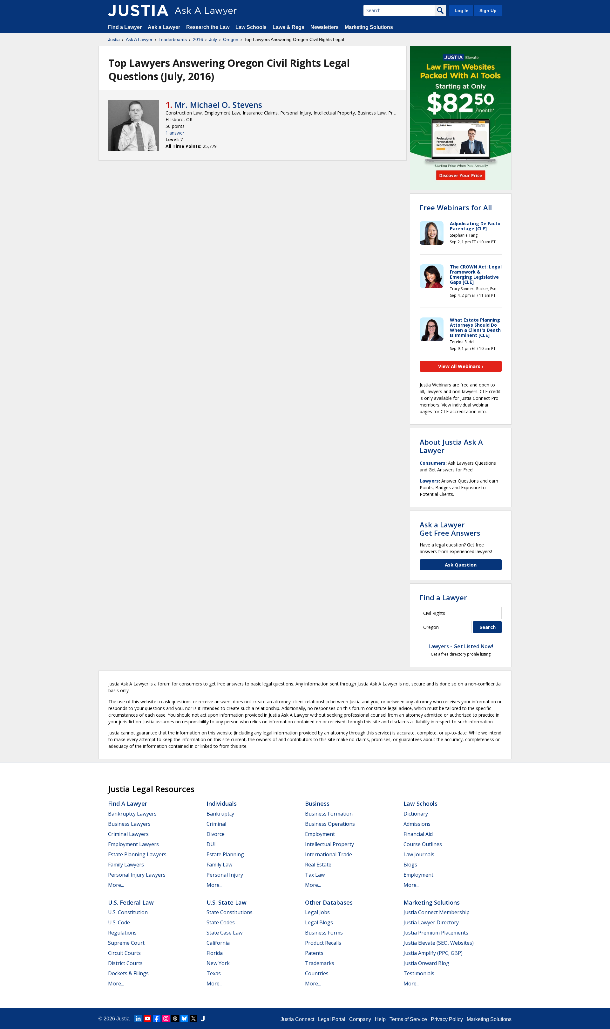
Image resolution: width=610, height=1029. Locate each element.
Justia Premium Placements (435, 932)
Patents (314, 952)
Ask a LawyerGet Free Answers (450, 529)
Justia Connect (297, 1019)
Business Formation (329, 813)
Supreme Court (126, 942)
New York (218, 963)
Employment (320, 834)
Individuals (222, 803)
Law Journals (418, 854)
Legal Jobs (317, 912)
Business (317, 803)
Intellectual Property (329, 844)
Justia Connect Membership (436, 912)
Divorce (216, 834)
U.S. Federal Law (131, 902)
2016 (198, 39)
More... (116, 884)
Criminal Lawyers (128, 834)
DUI (211, 844)
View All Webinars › (461, 366)
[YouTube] (147, 1018)
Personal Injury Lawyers (137, 874)
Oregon (230, 39)
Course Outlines (422, 844)
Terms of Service (408, 1019)
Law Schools (251, 27)
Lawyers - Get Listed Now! (461, 646)
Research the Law (207, 27)
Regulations (122, 932)
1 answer (175, 133)
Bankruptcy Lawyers (132, 813)
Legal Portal (331, 1019)
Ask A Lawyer (139, 39)
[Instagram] (166, 1018)
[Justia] (138, 10)
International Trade (328, 854)
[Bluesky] (184, 1018)
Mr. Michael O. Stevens (218, 104)
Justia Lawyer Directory (431, 922)
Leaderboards (173, 39)
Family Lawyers (126, 864)
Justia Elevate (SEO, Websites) (438, 942)
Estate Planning (225, 854)
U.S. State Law (227, 902)
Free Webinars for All (456, 207)
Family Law (219, 864)
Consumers (432, 463)
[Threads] (175, 1018)
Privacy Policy (447, 1019)
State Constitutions (230, 912)
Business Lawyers (129, 823)
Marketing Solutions (369, 27)
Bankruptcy (220, 813)
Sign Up (488, 10)
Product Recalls (323, 942)
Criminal (216, 823)
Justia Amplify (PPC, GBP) (433, 952)
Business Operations (330, 823)
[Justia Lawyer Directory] (203, 1018)
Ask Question (461, 564)
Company (360, 1019)
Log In (462, 10)
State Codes (221, 922)
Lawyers (429, 481)
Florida (215, 952)
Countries (317, 973)
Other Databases (329, 902)
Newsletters (324, 27)
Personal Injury (225, 874)
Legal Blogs (319, 922)
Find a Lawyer (125, 27)
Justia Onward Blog (426, 963)
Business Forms (324, 932)
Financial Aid (418, 834)
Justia (114, 39)
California (218, 942)
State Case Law (224, 932)
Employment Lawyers (133, 844)
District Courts (125, 963)
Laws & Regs (288, 27)
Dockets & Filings (128, 973)
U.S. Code (119, 922)
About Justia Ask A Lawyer (451, 446)
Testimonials (418, 973)
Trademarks (319, 963)
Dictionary (415, 813)
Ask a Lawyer (164, 27)
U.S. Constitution (128, 912)
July (213, 39)
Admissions (416, 823)
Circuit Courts (124, 952)
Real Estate (318, 864)
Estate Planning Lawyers (137, 854)
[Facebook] (156, 1018)
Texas (214, 973)
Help (380, 1019)
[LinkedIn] (138, 1018)
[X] (193, 1018)
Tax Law (315, 874)
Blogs (410, 864)
